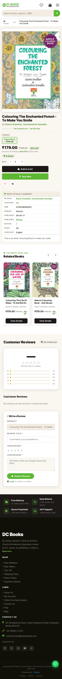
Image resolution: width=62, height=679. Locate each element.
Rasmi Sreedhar (13, 124)
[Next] (55, 255)
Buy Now (26, 176)
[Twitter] (11, 648)
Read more (7, 551)
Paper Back (9, 140)
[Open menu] (57, 5)
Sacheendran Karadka (35, 124)
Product (12, 421)
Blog (6, 611)
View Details (16, 321)
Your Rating (14, 446)
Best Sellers (9, 566)
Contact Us (9, 604)
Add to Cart (27, 169)
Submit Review (22, 476)
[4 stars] (18, 450)
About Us (8, 592)
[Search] (57, 13)
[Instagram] (18, 648)
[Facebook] (4, 648)
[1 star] (8, 450)
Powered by (31, 672)
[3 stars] (15, 450)
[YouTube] (24, 648)
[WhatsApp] (31, 648)
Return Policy (10, 578)
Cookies (39, 676)
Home (6, 23)
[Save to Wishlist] (5, 184)
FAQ (6, 607)
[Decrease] (11, 161)
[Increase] (22, 161)
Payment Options (12, 581)
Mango (19, 220)
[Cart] (50, 5)
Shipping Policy (11, 574)
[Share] (13, 184)
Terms (30, 676)
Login (12, 481)
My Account (10, 596)
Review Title (15, 433)
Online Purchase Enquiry (15, 600)
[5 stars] (21, 450)
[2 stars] (11, 450)
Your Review (15, 455)
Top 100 (8, 570)
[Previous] (48, 255)
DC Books (12, 534)
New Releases (10, 562)
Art (14, 22)
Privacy (22, 676)
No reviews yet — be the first (27, 128)
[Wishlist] (41, 5)
